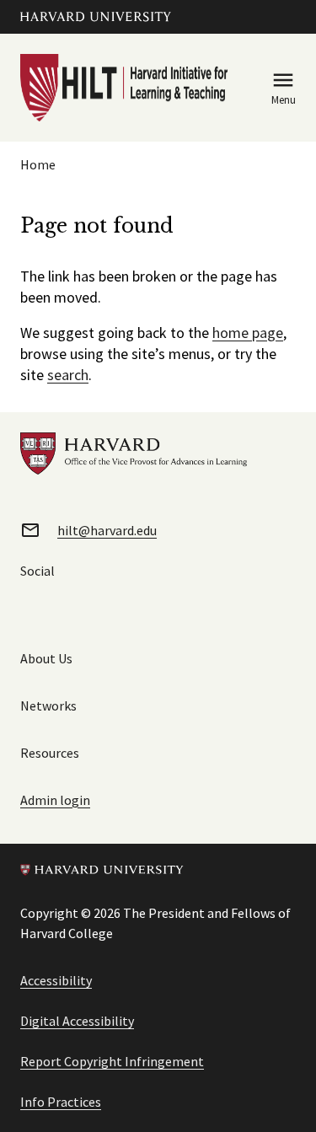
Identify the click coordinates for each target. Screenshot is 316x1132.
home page (247, 332)
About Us (46, 658)
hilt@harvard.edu (107, 530)
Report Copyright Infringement (112, 1061)
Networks (48, 705)
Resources (49, 752)
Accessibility (56, 980)
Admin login (55, 799)
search (67, 374)
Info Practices (60, 1101)
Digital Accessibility (77, 1020)
